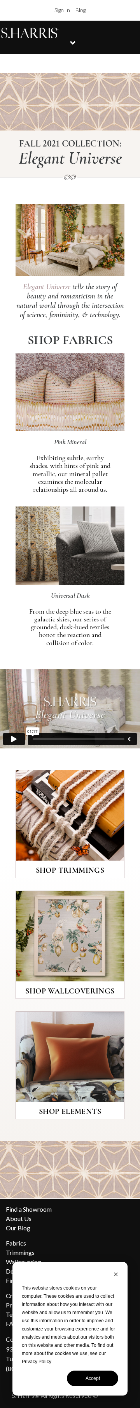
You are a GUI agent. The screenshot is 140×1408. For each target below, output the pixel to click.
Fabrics (16, 1243)
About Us (19, 1218)
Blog (80, 10)
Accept (93, 1378)
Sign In (62, 10)
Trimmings (20, 1252)
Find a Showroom (29, 1209)
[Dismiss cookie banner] (116, 1275)
